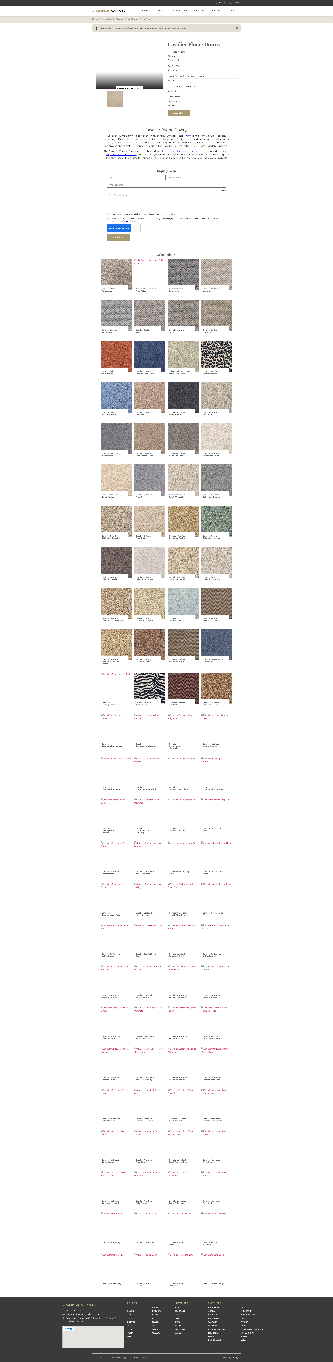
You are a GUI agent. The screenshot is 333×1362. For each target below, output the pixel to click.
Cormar (212, 1325)
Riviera (244, 1322)
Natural (156, 1311)
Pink (129, 1336)
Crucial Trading (216, 1329)
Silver (155, 1322)
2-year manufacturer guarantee (180, 151)
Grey (129, 1329)
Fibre (211, 1336)
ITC (242, 1307)
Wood (178, 1333)
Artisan (212, 1311)
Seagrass (180, 1311)
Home (95, 19)
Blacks (131, 1311)
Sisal (177, 1322)
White (155, 1329)
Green (130, 1318)
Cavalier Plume (123, 19)
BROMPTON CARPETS (78, 1305)
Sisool (178, 1325)
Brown (131, 1322)
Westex (245, 1336)
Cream (155, 1307)
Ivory (130, 1333)
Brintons (213, 1314)
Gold (130, 1325)
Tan (154, 1325)
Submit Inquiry (118, 237)
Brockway (213, 1318)
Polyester (180, 1329)
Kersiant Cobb (248, 1314)
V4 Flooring (247, 1333)
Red (154, 1318)
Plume (188, 135)
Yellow (156, 1333)
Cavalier (112, 19)
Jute (177, 1307)
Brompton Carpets (120, 1358)
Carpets (108, 10)
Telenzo (245, 1325)
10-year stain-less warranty (121, 154)
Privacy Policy (129, 221)
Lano (243, 1318)
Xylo (243, 1340)
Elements (213, 1333)
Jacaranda (246, 1311)
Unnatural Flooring (252, 1329)
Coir (177, 1318)
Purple (156, 1314)
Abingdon (213, 1307)
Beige (130, 1307)
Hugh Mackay (215, 1340)
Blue (129, 1314)
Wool (178, 1314)
